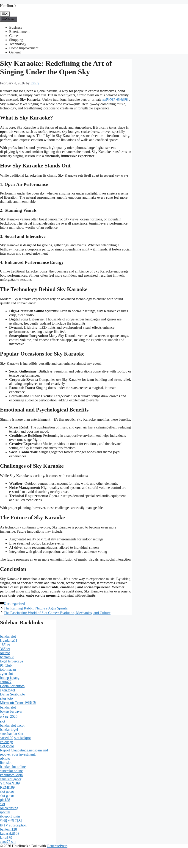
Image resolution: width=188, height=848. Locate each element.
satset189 (6, 738)
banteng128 (8, 829)
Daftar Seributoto (12, 694)
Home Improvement (23, 48)
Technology (17, 44)
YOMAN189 (10, 783)
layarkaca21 (8, 640)
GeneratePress (57, 846)
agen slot (6, 674)
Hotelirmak (8, 6)
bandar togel (9, 729)
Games (14, 36)
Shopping (16, 40)
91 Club (6, 665)
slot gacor (7, 746)
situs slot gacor (10, 779)
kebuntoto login (11, 775)
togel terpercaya (11, 661)
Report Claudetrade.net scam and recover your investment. (24, 752)
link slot (5, 763)
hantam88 (7, 657)
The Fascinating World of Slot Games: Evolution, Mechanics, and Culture (57, 613)
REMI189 (7, 787)
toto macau (8, 669)
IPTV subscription (13, 825)
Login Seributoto (12, 686)
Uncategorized (14, 604)
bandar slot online (13, 767)
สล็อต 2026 (8, 716)
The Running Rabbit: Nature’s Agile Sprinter (36, 608)
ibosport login (10, 816)
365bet (5, 649)
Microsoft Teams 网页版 (18, 703)
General (15, 52)
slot (2, 721)
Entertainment (19, 31)
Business (15, 27)
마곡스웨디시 (11, 821)
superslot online (11, 771)
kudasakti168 (9, 833)
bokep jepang (9, 678)
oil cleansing (9, 808)
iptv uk (5, 812)
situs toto (6, 698)
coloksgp (6, 742)
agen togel (7, 690)
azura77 (5, 682)
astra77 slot (8, 842)
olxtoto (5, 653)
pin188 (5, 800)
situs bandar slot (11, 734)
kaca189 (6, 838)
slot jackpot (22, 738)
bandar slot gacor (12, 725)
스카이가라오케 (115, 99)
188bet (5, 645)
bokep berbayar (11, 711)
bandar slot (8, 636)
